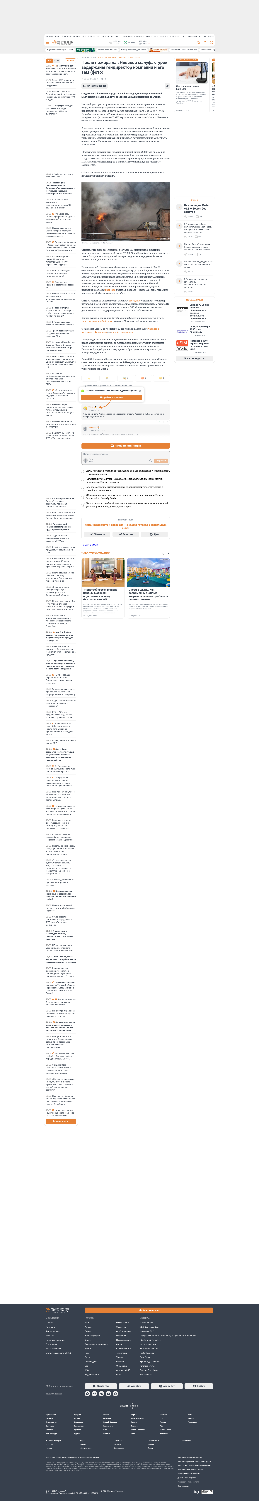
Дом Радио (145, 1357)
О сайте (49, 1322)
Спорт (119, 1344)
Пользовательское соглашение (190, 1458)
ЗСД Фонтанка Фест (170, 36)
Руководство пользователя (188, 1482)
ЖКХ (87, 1370)
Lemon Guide (152, 36)
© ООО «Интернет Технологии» (113, 1491)
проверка (110, 289)
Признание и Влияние (133, 36)
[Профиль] (211, 42)
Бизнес (88, 1331)
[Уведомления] (205, 42)
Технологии (121, 1353)
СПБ (56, 60)
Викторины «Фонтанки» (96, 1344)
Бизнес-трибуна (92, 1335)
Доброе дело (91, 1361)
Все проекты (146, 1374)
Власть (88, 1348)
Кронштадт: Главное (149, 1361)
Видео (88, 1340)
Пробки (130, 42)
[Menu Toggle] (47, 42)
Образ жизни (122, 1322)
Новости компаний (95, 553)
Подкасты (121, 1335)
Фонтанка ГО (89, 36)
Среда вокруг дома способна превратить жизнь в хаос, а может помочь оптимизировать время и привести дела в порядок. (148, 606)
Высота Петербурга (149, 1370)
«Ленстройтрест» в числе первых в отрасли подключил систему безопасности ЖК (100, 594)
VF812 (90, 407)
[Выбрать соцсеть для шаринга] (167, 86)
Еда (86, 1366)
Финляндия (121, 1366)
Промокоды (194, 299)
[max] (87, 1393)
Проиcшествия (123, 1340)
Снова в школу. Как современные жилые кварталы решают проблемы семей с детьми (148, 594)
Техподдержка (52, 1331)
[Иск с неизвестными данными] (192, 73)
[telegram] (94, 1393)
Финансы (120, 1361)
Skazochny (92, 427)
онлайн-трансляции (122, 332)
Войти (91, 462)
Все (49, 60)
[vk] (101, 1393)
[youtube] (108, 1393)
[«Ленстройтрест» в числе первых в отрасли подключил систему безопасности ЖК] (103, 572)
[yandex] (115, 1393)
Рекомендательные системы (189, 1474)
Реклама (50, 1335)
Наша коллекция (148, 1344)
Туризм (119, 1357)
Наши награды (183, 1486)
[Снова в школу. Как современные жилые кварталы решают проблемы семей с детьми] (148, 572)
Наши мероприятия (55, 1340)
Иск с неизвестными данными (187, 87)
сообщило (134, 300)
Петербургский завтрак (194, 36)
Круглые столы (147, 1366)
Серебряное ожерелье (109, 36)
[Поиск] (198, 42)
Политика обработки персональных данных (195, 1462)
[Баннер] (86, 50)
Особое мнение (123, 1331)
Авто (87, 1322)
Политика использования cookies (190, 1470)
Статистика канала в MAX (58, 1353)
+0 (159, 422)
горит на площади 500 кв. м (96, 321)
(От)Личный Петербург (150, 1340)
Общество (121, 1327)
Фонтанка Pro (146, 1322)
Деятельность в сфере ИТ (187, 1478)
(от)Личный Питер (71, 36)
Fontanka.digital (147, 1353)
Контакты (50, 1327)
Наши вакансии (53, 1348)
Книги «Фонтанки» (149, 1348)
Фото (118, 1374)
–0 (167, 422)
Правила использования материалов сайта (195, 1466)
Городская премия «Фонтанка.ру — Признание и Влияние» (168, 1335)
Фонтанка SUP (53, 36)
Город (87, 1357)
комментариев (96, 86)
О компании (51, 1344)
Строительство (123, 1348)
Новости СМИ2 (89, 545)
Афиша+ (89, 1327)
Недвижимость (92, 1374)
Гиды (87, 1353)
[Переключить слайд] (213, 73)
